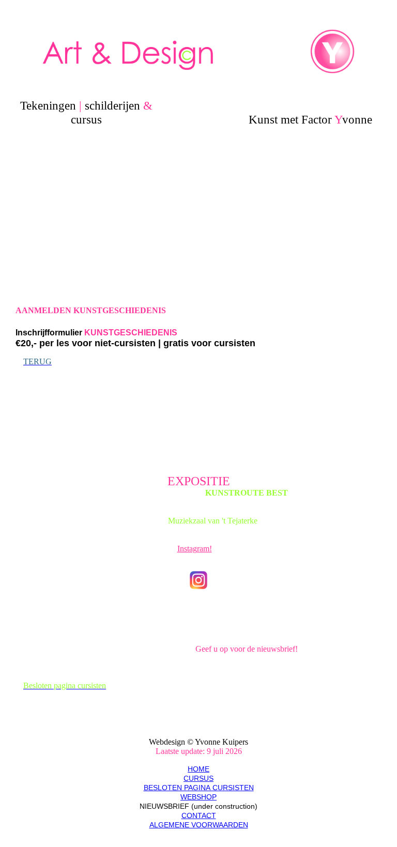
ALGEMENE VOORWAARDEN (198, 825)
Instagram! (194, 548)
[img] (199, 52)
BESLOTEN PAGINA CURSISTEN (199, 787)
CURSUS (198, 778)
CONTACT (198, 815)
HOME (198, 769)
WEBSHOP (198, 797)
